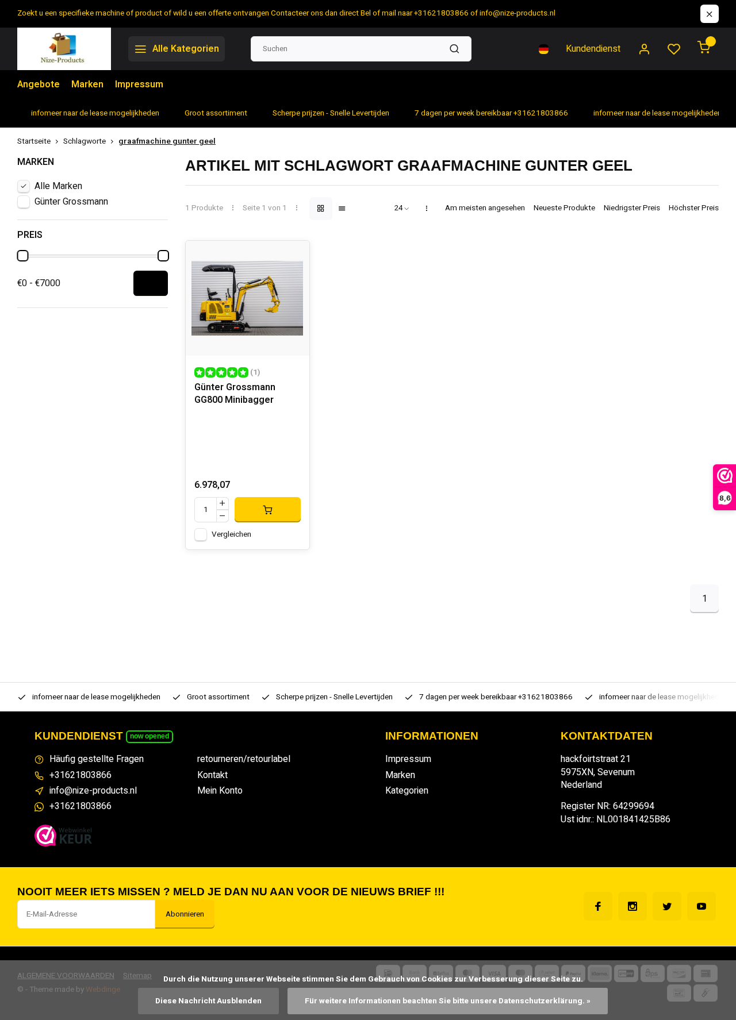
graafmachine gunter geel (167, 141)
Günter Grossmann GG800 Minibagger (234, 394)
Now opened (149, 736)
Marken (87, 84)
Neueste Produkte (564, 208)
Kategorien (406, 790)
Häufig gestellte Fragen (96, 759)
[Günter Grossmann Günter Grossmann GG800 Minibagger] (247, 298)
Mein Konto (220, 790)
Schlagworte (84, 141)
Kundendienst (593, 49)
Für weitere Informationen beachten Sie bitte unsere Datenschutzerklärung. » (448, 1001)
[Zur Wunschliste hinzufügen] (292, 258)
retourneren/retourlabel (243, 759)
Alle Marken (58, 186)
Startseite (34, 141)
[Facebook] (598, 906)
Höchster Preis (694, 208)
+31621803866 (80, 775)
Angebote (38, 84)
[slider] (22, 255)
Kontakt (212, 775)
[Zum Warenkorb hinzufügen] (268, 509)
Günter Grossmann (71, 201)
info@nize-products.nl (93, 790)
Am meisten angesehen (485, 208)
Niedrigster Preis (632, 208)
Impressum (139, 84)
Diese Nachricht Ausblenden (208, 1001)
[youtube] (701, 906)
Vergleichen (231, 534)
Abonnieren (185, 914)
